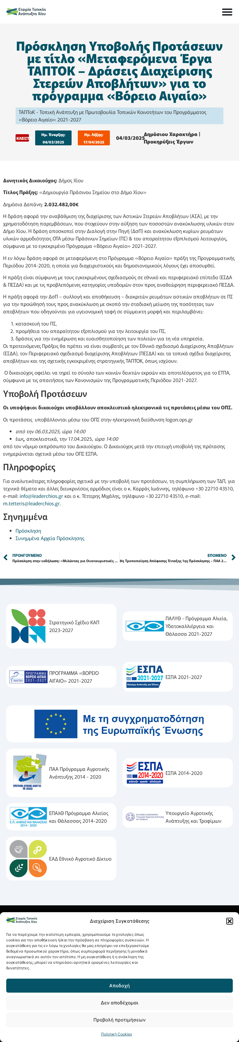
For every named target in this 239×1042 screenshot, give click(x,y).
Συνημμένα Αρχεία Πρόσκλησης (50, 538)
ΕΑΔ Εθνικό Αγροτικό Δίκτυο (80, 858)
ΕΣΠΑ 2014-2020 (184, 772)
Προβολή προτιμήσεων (119, 1020)
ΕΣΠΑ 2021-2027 (184, 676)
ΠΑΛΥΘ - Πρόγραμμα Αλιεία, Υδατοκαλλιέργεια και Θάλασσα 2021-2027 (197, 625)
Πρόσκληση (28, 530)
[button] (230, 921)
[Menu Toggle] (227, 11)
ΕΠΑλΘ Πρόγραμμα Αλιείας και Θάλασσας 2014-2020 (78, 816)
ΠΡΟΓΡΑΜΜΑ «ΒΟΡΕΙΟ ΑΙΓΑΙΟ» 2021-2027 (74, 676)
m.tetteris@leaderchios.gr (31, 503)
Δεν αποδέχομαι (119, 1003)
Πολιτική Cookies (116, 1034)
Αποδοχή (119, 986)
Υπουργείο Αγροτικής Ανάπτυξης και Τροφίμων (193, 816)
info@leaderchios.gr (41, 495)
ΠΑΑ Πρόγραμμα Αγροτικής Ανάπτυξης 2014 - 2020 (79, 772)
